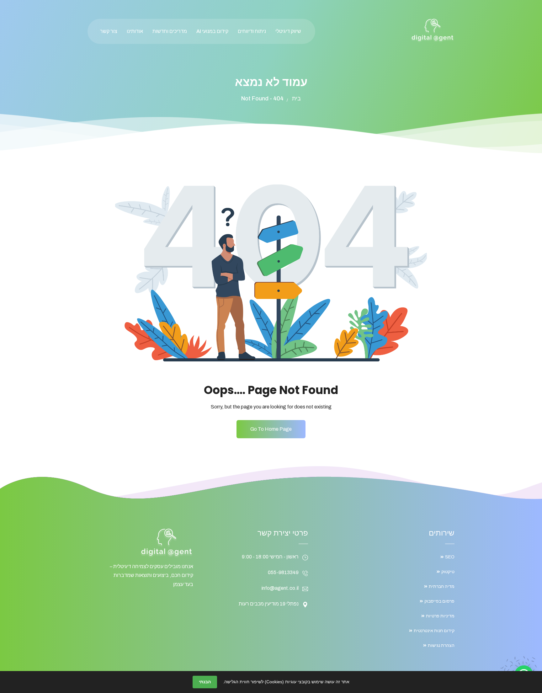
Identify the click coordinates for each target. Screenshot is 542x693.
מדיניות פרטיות (440, 616)
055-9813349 (283, 572)
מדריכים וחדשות (169, 31)
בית (296, 98)
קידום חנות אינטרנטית (434, 630)
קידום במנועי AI (212, 31)
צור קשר (108, 31)
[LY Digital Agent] (432, 30)
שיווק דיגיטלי (288, 31)
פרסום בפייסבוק (439, 601)
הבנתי (205, 681)
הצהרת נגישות (441, 645)
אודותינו (135, 31)
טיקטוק (447, 571)
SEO (449, 557)
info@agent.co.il (280, 588)
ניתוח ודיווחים (252, 31)
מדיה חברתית (441, 586)
